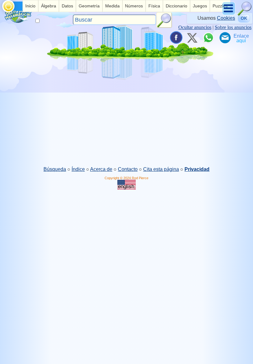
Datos (67, 5)
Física (154, 5)
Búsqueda (55, 169)
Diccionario (176, 5)
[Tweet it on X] (192, 37)
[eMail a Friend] (224, 37)
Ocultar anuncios (194, 27)
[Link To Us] (241, 37)
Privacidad (197, 169)
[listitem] (30, 6)
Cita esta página (161, 169)
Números (134, 5)
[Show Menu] (229, 14)
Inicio (30, 5)
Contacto (128, 169)
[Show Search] (244, 14)
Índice (78, 169)
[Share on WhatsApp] (208, 37)
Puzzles (220, 5)
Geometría (89, 5)
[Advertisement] (126, 117)
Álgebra (48, 5)
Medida (112, 5)
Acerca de (101, 169)
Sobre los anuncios (233, 27)
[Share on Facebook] (175, 37)
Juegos (200, 5)
